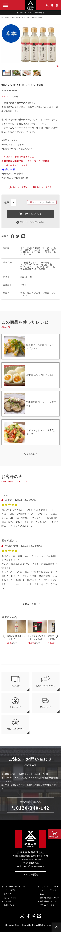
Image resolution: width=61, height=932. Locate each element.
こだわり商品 (9, 890)
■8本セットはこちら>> (12, 144)
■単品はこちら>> (9, 140)
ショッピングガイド (48, 890)
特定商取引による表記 (49, 901)
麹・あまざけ (16, 17)
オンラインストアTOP (47, 886)
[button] (3, 636)
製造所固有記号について (50, 898)
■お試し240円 (8, 169)
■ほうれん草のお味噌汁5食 (14, 178)
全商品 (7, 17)
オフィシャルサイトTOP (13, 886)
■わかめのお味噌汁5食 (12, 173)
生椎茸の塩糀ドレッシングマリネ (41, 404)
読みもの (7, 894)
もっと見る (29, 454)
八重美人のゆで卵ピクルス (40, 375)
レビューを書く (20, 187)
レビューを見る (44, 187)
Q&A (42, 894)
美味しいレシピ (10, 898)
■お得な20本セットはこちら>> (16, 148)
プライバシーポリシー (49, 905)
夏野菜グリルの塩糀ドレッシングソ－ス (41, 347)
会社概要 (7, 901)
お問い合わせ (9, 905)
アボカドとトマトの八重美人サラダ (41, 432)
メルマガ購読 (30, 874)
